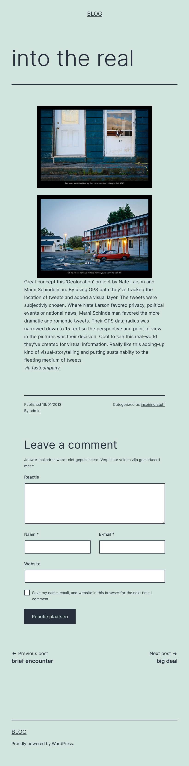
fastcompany (46, 368)
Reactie (31, 477)
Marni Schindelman (45, 289)
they (29, 344)
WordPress (62, 743)
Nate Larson (132, 281)
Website (32, 563)
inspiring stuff (153, 404)
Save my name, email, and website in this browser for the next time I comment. (92, 595)
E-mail (106, 534)
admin (35, 410)
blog (94, 13)
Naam (31, 534)
